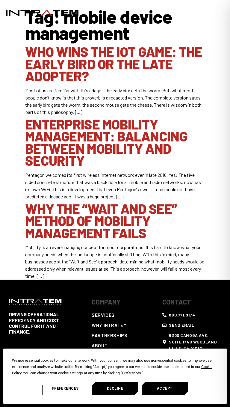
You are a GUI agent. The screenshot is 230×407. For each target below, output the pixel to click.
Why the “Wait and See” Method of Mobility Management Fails (101, 221)
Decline (115, 388)
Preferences (65, 388)
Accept (165, 388)
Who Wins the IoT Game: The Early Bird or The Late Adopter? (113, 63)
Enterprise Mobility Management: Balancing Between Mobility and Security (106, 142)
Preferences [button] (131, 373)
